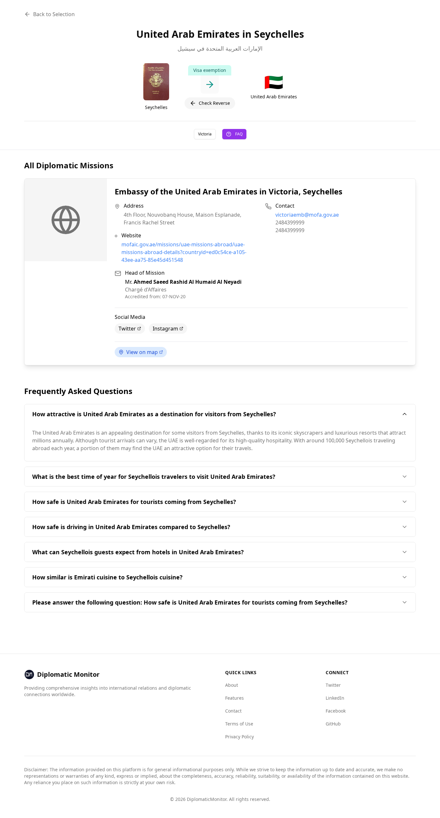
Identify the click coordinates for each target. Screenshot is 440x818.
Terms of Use (239, 724)
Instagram (165, 328)
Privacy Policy (239, 737)
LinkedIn (335, 698)
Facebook (336, 711)
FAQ (239, 134)
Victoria (205, 134)
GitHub (333, 724)
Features (234, 698)
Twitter (127, 328)
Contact (233, 711)
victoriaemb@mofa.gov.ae (307, 214)
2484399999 (289, 222)
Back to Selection (54, 14)
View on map (142, 352)
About (231, 685)
